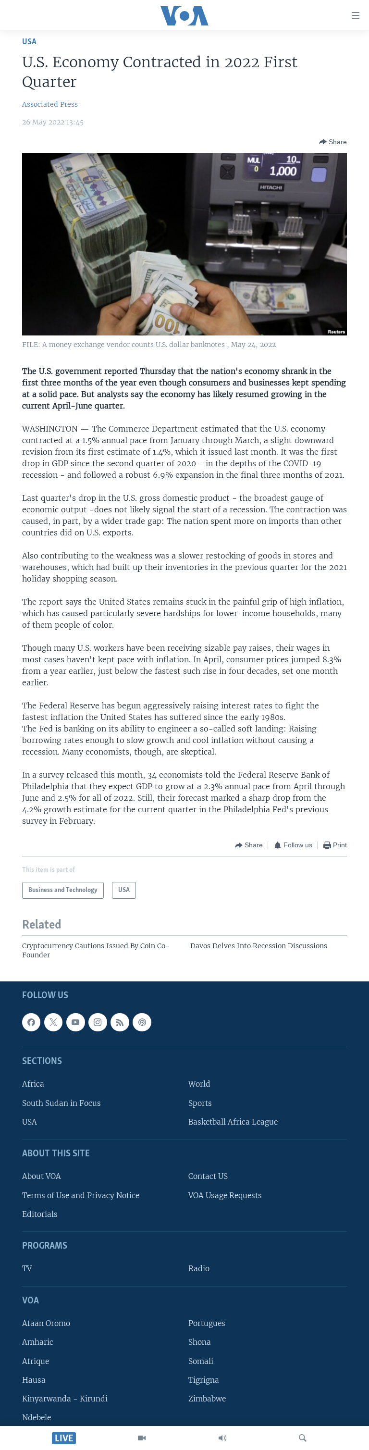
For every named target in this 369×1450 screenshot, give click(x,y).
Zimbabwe (207, 1398)
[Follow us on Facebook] (31, 1022)
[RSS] (120, 1022)
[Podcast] (142, 1022)
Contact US (208, 1176)
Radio (198, 1268)
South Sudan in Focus (61, 1102)
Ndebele (36, 1417)
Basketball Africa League (233, 1122)
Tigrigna (203, 1379)
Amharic (37, 1342)
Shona (199, 1342)
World (199, 1084)
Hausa (34, 1379)
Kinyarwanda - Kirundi (65, 1398)
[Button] (333, 142)
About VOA (41, 1176)
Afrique (35, 1360)
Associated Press (50, 104)
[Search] (302, 1438)
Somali (200, 1360)
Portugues (206, 1323)
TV (27, 1268)
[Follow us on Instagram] (97, 1022)
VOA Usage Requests (225, 1195)
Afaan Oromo (46, 1323)
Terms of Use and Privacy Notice (80, 1195)
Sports (200, 1102)
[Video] (141, 1438)
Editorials (40, 1214)
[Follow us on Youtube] (75, 1022)
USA (29, 42)
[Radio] (222, 1438)
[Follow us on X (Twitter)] (53, 1022)
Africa (33, 1084)
